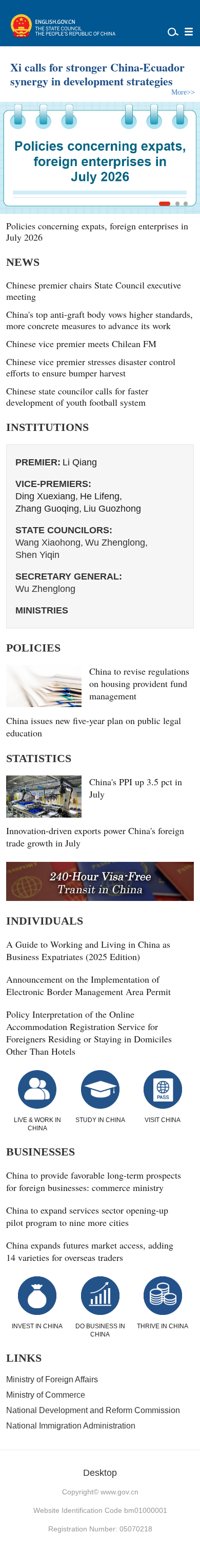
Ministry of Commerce (45, 1395)
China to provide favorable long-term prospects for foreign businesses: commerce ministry (93, 1181)
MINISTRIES (41, 610)
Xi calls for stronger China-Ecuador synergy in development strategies (97, 74)
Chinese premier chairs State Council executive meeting (93, 290)
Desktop (100, 1473)
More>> (183, 92)
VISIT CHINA (163, 1120)
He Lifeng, (101, 496)
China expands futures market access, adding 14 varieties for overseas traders (89, 1251)
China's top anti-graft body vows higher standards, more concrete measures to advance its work (99, 320)
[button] (164, 204)
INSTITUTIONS (47, 427)
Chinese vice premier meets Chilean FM (81, 343)
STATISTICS (38, 758)
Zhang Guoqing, (48, 508)
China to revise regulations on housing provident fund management (139, 683)
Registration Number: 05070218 (100, 1529)
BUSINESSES (40, 1151)
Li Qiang (80, 462)
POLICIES (33, 647)
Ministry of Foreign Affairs (52, 1379)
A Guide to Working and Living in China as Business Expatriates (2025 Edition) (88, 950)
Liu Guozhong (112, 508)
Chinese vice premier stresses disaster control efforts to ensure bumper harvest (90, 367)
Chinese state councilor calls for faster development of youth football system (77, 396)
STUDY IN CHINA (100, 1120)
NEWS (22, 262)
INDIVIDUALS (44, 920)
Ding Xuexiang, (46, 496)
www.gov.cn (119, 1492)
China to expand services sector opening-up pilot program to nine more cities (87, 1216)
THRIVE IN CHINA (162, 1326)
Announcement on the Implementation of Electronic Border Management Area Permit (88, 985)
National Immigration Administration (70, 1425)
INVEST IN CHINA (37, 1326)
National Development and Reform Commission (93, 1410)
